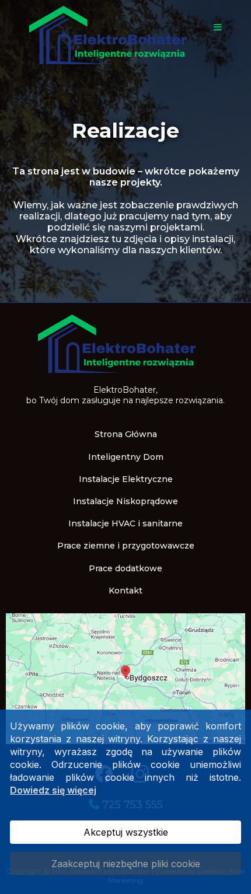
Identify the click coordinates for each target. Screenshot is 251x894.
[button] (215, 27)
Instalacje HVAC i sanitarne (125, 523)
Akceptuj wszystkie (125, 832)
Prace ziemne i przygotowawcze (125, 545)
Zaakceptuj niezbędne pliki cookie (125, 863)
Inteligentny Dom (125, 457)
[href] (125, 677)
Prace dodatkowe (125, 568)
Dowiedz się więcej (53, 790)
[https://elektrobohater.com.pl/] (125, 343)
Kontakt (125, 590)
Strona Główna (126, 434)
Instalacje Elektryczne (126, 479)
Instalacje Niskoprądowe (125, 501)
